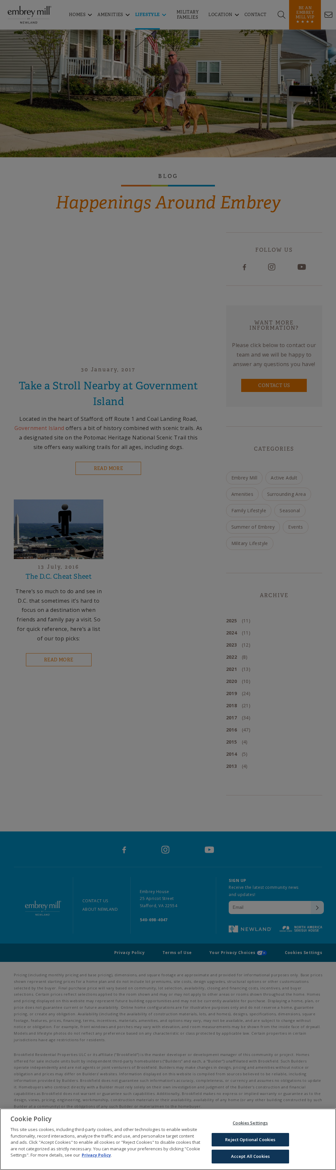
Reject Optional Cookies (250, 1139)
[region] (168, 1139)
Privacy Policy (96, 1155)
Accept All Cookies (250, 1156)
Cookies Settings (250, 1123)
